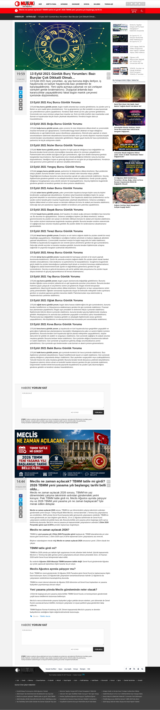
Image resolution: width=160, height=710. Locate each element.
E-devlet (51, 680)
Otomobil (104, 680)
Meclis (48, 616)
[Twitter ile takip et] (130, 669)
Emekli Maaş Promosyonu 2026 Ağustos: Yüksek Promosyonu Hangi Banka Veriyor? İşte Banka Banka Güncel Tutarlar (34, 691)
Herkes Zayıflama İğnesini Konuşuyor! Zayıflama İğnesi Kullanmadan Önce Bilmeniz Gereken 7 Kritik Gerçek (76, 696)
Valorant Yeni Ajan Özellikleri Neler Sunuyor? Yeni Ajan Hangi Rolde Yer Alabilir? (78, 694)
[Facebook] (20, 88)
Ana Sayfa (67, 669)
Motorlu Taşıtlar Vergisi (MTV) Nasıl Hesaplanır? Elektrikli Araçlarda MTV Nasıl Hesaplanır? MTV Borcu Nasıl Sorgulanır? (77, 691)
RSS (89, 669)
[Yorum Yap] (20, 108)
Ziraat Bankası (40, 680)
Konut (113, 680)
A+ (108, 74)
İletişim (82, 669)
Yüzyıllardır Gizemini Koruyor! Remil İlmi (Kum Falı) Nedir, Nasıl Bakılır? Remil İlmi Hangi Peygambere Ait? (77, 702)
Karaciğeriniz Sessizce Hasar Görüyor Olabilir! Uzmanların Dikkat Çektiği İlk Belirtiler (77, 699)
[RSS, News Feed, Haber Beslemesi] (134, 669)
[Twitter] (20, 92)
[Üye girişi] (138, 669)
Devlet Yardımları (129, 680)
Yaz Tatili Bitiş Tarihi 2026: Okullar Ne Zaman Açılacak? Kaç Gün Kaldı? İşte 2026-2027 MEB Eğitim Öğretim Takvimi (35, 702)
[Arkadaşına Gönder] (20, 100)
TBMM (42, 616)
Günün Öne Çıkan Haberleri (25, 685)
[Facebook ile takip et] (126, 669)
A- (109, 78)
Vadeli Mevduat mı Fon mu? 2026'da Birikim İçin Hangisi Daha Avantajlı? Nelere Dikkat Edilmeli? (121, 694)
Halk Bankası (84, 680)
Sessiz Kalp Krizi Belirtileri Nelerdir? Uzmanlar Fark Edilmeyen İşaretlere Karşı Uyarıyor (121, 696)
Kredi (23, 680)
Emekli (140, 680)
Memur (30, 680)
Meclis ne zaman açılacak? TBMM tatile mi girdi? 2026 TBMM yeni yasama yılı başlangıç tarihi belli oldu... (35, 696)
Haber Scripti (77, 675)
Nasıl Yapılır (67, 680)
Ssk (18, 680)
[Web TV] (132, 4)
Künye (75, 669)
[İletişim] (139, 4)
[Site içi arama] (143, 4)
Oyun (60, 669)
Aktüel (59, 680)
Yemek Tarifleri (51, 669)
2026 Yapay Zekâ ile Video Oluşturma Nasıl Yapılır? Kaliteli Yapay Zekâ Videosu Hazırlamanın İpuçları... (120, 702)
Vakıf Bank (95, 680)
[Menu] (128, 4)
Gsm (75, 680)
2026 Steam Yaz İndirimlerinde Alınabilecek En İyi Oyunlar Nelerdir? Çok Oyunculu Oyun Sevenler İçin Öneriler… (34, 694)
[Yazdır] (20, 104)
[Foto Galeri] (135, 4)
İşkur (119, 680)
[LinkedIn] (20, 96)
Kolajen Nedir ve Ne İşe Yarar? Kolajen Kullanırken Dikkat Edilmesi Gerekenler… (120, 691)
